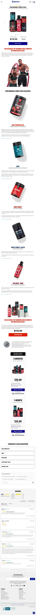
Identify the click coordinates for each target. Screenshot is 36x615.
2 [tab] (16, 34)
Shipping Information (22, 592)
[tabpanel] (18, 22)
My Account (21, 590)
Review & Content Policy (5, 597)
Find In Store (21, 594)
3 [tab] (17, 34)
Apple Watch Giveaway (4, 598)
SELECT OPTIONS (18, 431)
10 (24, 569)
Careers (2, 590)
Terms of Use (12, 582)
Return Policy (21, 595)
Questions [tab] (10, 503)
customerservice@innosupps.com (18, 345)
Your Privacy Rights (4, 592)
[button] (9, 477)
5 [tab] (19, 34)
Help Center (21, 597)
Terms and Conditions (4, 594)
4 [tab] (18, 34)
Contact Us (21, 596)
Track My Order (21, 591)
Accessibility (3, 595)
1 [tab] (15, 34)
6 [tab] (20, 34)
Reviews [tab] (2, 503)
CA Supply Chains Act (4, 596)
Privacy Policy (22, 582)
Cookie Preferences (22, 598)
